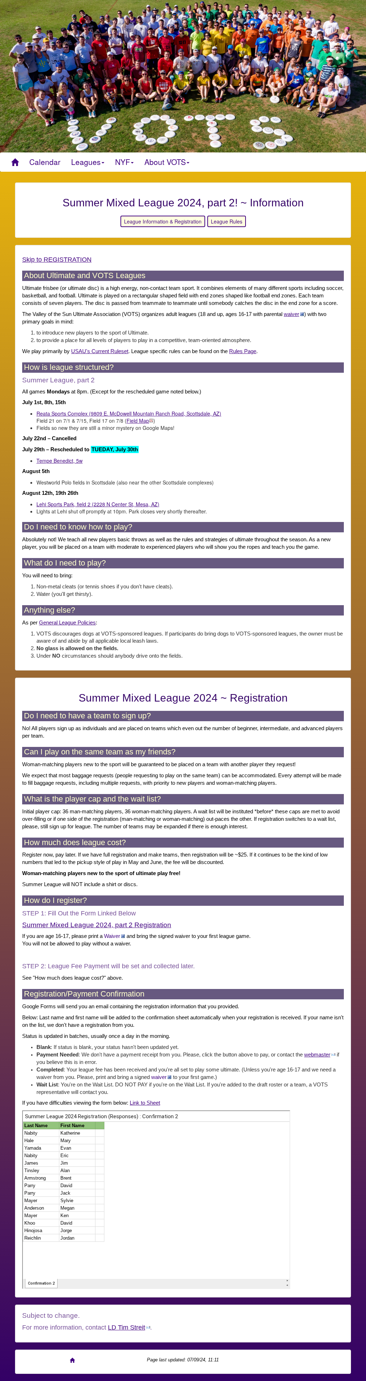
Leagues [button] (86, 161)
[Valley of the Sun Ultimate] (15, 162)
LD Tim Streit (126, 1327)
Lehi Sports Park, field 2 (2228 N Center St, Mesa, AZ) (97, 504)
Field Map (138, 420)
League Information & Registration (163, 221)
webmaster (317, 1055)
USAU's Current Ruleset (99, 351)
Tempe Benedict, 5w (59, 460)
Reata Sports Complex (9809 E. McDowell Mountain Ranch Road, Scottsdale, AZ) (128, 413)
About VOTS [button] (165, 161)
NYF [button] (122, 161)
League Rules (226, 221)
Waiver (112, 936)
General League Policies (67, 623)
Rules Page (242, 351)
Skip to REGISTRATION (57, 259)
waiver (291, 314)
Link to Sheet (145, 1103)
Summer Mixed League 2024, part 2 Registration (96, 925)
